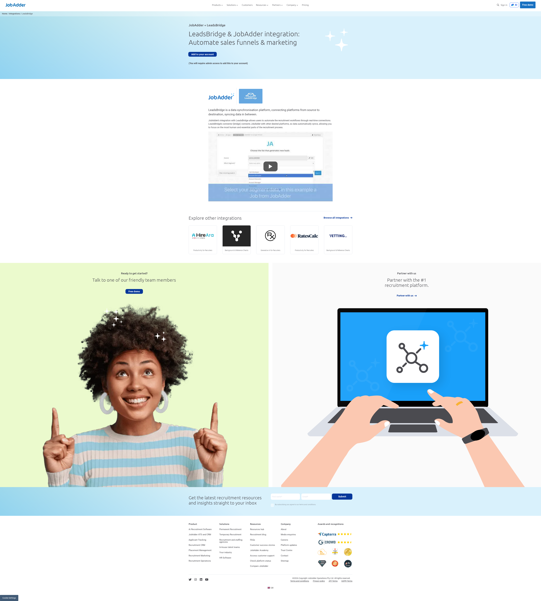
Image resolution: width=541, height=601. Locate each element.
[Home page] (15, 5)
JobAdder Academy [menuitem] (259, 550)
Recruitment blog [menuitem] (258, 534)
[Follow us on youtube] (206, 579)
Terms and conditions (299, 581)
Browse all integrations (336, 217)
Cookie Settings (9, 598)
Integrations (14, 14)
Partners (276, 5)
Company (291, 5)
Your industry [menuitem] (225, 552)
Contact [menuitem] (284, 555)
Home (4, 14)
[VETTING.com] (338, 239)
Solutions (231, 5)
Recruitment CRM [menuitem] (197, 545)
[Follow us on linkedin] (201, 579)
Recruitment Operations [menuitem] (200, 561)
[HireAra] (203, 239)
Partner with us (405, 295)
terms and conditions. (307, 505)
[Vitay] (237, 239)
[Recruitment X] (270, 239)
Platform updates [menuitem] (289, 545)
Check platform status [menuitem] (260, 561)
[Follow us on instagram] (195, 579)
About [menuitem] (283, 529)
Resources (261, 5)
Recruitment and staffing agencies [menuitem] (230, 541)
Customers (247, 5)
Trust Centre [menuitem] (286, 550)
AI (516, 5)
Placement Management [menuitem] (200, 550)
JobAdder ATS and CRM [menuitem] (200, 534)
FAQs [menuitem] (252, 540)
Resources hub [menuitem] (257, 529)
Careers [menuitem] (284, 540)
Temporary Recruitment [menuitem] (230, 534)
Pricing (305, 5)
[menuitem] (270, 587)
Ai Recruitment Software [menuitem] (200, 529)
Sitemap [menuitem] (285, 561)
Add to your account (202, 54)
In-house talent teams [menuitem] (229, 547)
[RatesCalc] (304, 239)
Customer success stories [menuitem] (262, 545)
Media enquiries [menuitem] (288, 534)
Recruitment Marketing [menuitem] (199, 555)
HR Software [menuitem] (225, 558)
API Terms (333, 581)
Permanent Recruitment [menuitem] (230, 529)
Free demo (527, 5)
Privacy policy (319, 581)
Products (216, 5)
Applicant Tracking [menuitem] (197, 540)
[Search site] (498, 4)
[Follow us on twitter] (190, 579)
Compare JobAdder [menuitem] (259, 566)
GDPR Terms (346, 581)
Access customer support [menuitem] (262, 555)
